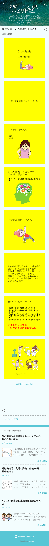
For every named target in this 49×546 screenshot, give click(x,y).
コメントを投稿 (11, 419)
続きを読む (42, 461)
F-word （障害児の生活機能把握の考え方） (21, 502)
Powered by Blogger (26, 536)
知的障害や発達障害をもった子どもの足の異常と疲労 (21, 438)
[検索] (45, 5)
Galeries (31, 541)
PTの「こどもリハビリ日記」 (25, 9)
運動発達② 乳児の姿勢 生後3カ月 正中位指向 (21, 470)
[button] (45, 30)
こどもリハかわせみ (24, 384)
